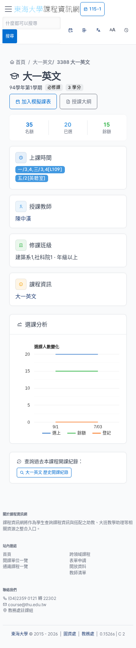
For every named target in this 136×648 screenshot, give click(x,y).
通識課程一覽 (15, 566)
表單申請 (77, 560)
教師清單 (77, 572)
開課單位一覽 (15, 560)
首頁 (19, 62)
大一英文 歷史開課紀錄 (46, 472)
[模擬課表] (70, 30)
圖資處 (69, 633)
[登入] (84, 30)
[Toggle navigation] (8, 9)
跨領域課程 (79, 554)
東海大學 (19, 633)
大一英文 (42, 62)
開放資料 (77, 566)
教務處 (88, 633)
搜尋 (10, 36)
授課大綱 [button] (81, 101)
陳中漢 (23, 218)
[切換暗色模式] (126, 30)
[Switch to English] (98, 30)
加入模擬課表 (36, 101)
